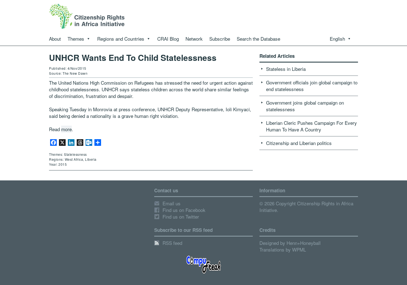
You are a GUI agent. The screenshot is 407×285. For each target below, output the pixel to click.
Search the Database (258, 38)
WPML (299, 249)
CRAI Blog (168, 38)
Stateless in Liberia (286, 68)
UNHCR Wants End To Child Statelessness (133, 57)
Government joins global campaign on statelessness (305, 106)
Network (194, 38)
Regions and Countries (120, 38)
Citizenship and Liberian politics (299, 142)
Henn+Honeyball (304, 242)
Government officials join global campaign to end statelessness (311, 85)
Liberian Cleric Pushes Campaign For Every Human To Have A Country (311, 126)
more (66, 129)
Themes (76, 38)
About (55, 38)
